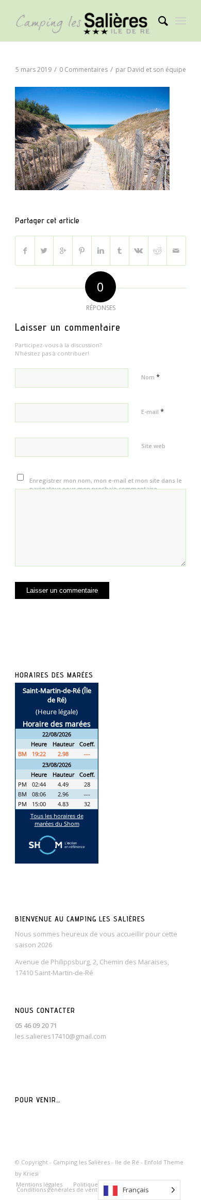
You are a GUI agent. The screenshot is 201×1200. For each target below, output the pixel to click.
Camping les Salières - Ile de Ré (96, 1162)
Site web (153, 446)
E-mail (152, 411)
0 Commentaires (83, 69)
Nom (150, 376)
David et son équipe (156, 69)
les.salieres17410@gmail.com (60, 1036)
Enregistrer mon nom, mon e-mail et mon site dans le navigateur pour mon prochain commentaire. (105, 484)
